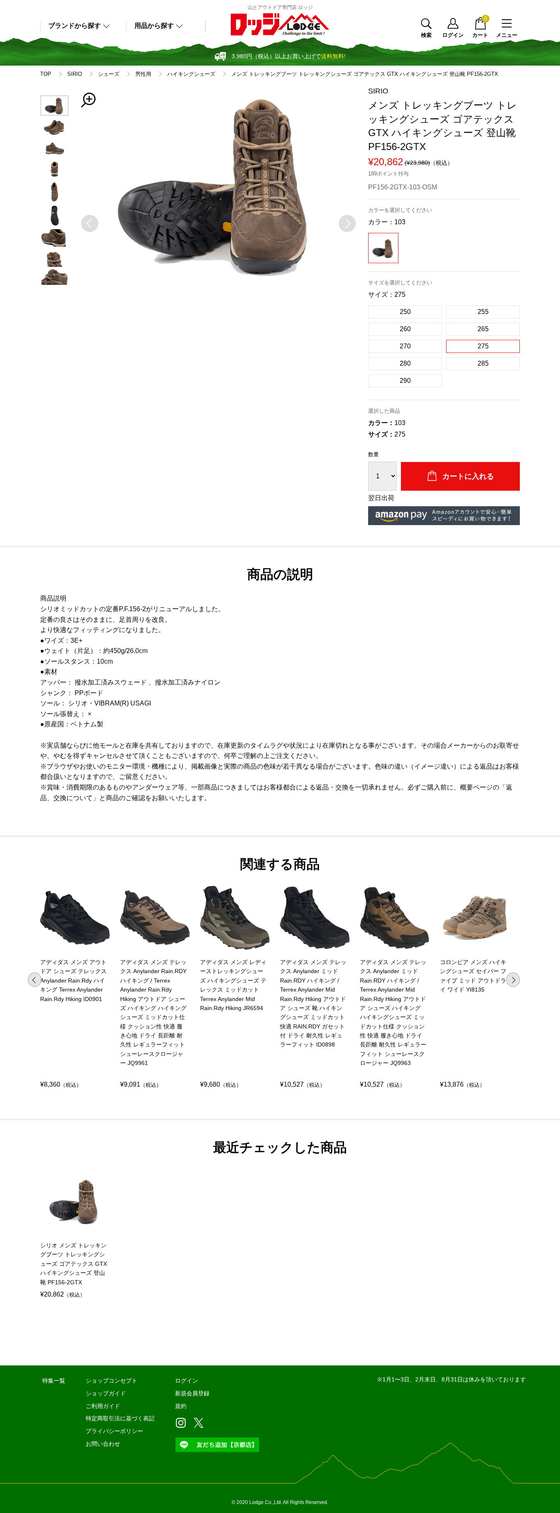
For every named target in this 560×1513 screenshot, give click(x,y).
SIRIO (74, 74)
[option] (218, 183)
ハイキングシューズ (191, 74)
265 (483, 328)
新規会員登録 (192, 1393)
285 (483, 363)
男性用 (143, 74)
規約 (181, 1406)
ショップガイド (106, 1393)
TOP (45, 74)
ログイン (453, 35)
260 (405, 328)
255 (483, 311)
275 (483, 346)
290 (405, 380)
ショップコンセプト (111, 1380)
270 (405, 346)
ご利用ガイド (103, 1406)
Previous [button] (34, 979)
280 (405, 363)
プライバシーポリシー (114, 1431)
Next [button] (513, 979)
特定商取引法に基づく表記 (120, 1418)
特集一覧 (53, 1380)
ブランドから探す (74, 25)
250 (405, 311)
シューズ (108, 74)
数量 (373, 454)
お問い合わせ (103, 1443)
